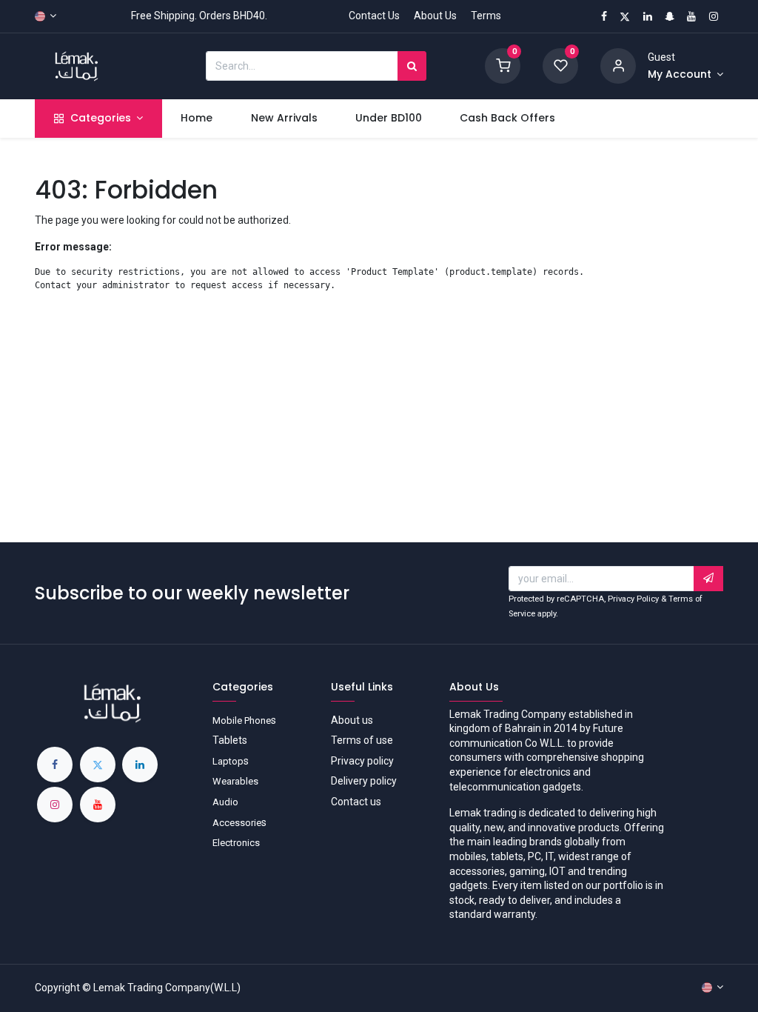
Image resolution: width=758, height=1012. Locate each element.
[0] (502, 65)
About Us (435, 15)
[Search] (412, 66)
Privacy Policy (633, 599)
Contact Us (374, 15)
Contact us (356, 802)
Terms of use (362, 740)
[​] (55, 764)
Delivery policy (364, 781)
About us (352, 720)
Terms (486, 15)
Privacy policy (362, 761)
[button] (708, 578)
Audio (225, 802)
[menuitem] (197, 118)
